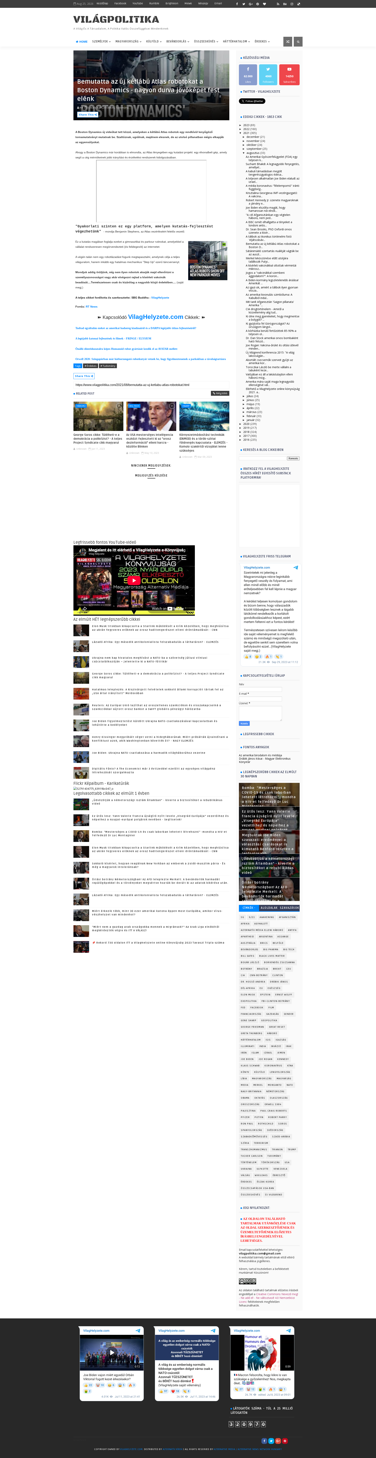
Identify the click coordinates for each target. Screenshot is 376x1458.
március (252, 412)
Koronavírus (273, 1065)
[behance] (285, 4)
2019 (246, 428)
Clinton (277, 975)
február (251, 416)
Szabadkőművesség (254, 1136)
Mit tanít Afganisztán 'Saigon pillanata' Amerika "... (270, 303)
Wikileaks (261, 1175)
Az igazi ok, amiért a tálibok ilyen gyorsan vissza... (272, 288)
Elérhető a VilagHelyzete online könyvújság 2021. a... (273, 390)
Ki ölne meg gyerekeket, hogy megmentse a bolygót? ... (272, 317)
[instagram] (292, 4)
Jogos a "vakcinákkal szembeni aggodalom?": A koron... (265, 274)
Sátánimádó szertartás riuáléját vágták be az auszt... (272, 252)
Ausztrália (248, 943)
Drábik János (279, 981)
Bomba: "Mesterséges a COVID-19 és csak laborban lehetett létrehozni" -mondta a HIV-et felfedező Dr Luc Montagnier (269, 797)
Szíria (245, 1143)
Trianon (277, 1149)
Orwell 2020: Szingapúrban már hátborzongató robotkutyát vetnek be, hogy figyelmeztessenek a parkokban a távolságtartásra (150, 359)
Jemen (281, 1052)
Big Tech (134, 405)
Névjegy (203, 3)
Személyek (100, 41)
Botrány (246, 968)
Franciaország (251, 1014)
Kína (290, 1065)
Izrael (268, 1052)
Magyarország (127, 41)
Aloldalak (269, 908)
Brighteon (171, 3)
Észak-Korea (265, 1181)
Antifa (292, 930)
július (250, 396)
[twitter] (244, 4)
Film (271, 1007)
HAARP (186, 405)
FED (243, 1007)
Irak (289, 1046)
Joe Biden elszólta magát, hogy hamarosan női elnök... (265, 209)
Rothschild (265, 1123)
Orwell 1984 (273, 1104)
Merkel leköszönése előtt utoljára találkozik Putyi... (267, 259)
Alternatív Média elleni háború (262, 930)
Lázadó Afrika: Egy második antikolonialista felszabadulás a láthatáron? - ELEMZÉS (155, 642)
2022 (246, 129)
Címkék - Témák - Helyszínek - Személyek (249, 908)
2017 (246, 436)
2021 (246, 133)
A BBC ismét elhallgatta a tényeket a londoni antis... (269, 223)
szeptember (254, 149)
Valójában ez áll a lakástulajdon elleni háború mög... (269, 376)
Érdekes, (110, 107)
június (250, 400)
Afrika (245, 923)
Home (83, 41)
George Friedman (252, 1027)
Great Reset (277, 1027)
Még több (221, 393)
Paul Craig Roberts (273, 1110)
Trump (292, 1149)
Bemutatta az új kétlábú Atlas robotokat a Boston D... (272, 245)
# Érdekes (91, 366)
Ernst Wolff (283, 994)
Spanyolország (251, 1130)
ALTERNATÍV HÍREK (173, 1449)
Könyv (245, 1072)
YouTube (138, 3)
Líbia (244, 1078)
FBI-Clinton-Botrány (276, 1001)
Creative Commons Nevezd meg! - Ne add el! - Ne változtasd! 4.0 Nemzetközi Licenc (268, 1298)
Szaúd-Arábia (281, 1136)
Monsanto (275, 1085)
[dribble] (271, 4)
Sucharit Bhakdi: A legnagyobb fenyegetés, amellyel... (273, 165)
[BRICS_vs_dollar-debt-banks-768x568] (93, 788)
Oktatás (259, 1097)
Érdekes (261, 41)
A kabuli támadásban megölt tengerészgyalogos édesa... (264, 172)
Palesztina (248, 1110)
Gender (289, 1014)
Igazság (281, 1039)
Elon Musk (248, 994)
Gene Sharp (248, 1020)
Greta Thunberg (251, 1033)
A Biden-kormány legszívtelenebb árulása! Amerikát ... (272, 281)
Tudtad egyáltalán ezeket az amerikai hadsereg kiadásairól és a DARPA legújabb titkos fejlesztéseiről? (135, 328)
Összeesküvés (204, 41)
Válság (245, 1175)
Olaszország (279, 1097)
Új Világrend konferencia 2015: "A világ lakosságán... (270, 354)
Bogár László (250, 962)
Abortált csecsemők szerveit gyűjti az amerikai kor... (269, 361)
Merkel (258, 1085)
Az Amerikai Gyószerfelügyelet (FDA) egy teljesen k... (271, 158)
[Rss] (299, 1441)
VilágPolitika (116, 19)
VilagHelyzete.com (155, 316)
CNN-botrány (259, 975)
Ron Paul (247, 1123)
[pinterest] (257, 4)
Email (218, 3)
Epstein (265, 994)
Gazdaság (272, 1014)
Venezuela (280, 1168)
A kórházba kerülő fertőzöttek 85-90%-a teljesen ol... (271, 332)
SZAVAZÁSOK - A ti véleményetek (289, 908)
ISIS (268, 1039)
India (262, 1046)
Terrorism (261, 1143)
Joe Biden (247, 1059)
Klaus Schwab (250, 1065)
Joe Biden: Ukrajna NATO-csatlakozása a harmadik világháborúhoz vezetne (148, 753)
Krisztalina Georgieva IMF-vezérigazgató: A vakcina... (271, 194)
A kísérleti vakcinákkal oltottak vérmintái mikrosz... (271, 267)
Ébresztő (279, 1175)
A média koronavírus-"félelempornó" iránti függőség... (272, 187)
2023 (246, 125)
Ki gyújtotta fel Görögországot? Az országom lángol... (268, 325)
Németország (275, 1091)
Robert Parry (277, 1117)
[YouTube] (292, 1441)
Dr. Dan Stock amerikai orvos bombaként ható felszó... (272, 339)
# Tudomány (107, 366)
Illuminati (247, 1046)
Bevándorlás (176, 41)
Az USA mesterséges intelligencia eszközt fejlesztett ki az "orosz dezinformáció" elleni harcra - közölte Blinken (149, 441)
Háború (81, 405)
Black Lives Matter (272, 956)
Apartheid (247, 936)
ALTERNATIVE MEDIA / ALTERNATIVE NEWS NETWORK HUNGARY (248, 1449)
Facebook (120, 3)
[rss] (278, 4)
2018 (246, 432)
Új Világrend (273, 1194)
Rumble (154, 3)
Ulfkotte (263, 1168)
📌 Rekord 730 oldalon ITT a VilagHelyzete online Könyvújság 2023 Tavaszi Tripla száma (158, 942)
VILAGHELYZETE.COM (131, 1449)
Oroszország (250, 1104)
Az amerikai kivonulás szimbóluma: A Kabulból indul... (269, 296)
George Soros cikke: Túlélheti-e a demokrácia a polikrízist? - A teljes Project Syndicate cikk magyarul (97, 439)
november (253, 141)
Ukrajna (246, 1168)
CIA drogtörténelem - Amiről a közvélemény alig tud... (265, 310)
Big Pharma (270, 949)
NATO (290, 1085)
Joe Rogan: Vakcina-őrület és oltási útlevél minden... (272, 346)
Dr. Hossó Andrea (253, 981)
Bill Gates (247, 956)
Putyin (259, 1117)
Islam (255, 1052)
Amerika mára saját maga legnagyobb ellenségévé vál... (270, 383)
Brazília (262, 968)
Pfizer (245, 1117)
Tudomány (274, 1156)
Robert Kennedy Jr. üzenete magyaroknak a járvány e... (272, 201)
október (252, 145)
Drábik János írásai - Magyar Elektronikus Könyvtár (265, 760)
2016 (246, 439)
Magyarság (284, 1078)
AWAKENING (267, 917)
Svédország (275, 1130)
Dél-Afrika (248, 988)
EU (261, 988)
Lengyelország (280, 1072)
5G (242, 917)
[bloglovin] (264, 4)
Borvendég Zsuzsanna (279, 962)
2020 (246, 424)
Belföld (278, 943)
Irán (244, 1052)
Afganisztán (287, 917)
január (251, 420)
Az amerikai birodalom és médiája (260, 755)
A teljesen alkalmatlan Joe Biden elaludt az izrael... (272, 180)
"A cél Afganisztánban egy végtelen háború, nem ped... (268, 216)
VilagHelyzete (160, 297)
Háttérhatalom (235, 41)
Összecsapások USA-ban (257, 1188)
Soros (282, 1123)
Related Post (85, 393)
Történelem (249, 1162)
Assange (283, 936)
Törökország (270, 1162)
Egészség (274, 988)
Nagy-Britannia (251, 1091)
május (250, 404)
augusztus (253, 153)
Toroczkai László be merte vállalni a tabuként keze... (268, 368)
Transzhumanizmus (254, 1149)
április (250, 408)
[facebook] (237, 4)
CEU (288, 968)
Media (245, 1085)
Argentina (266, 936)
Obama (245, 1097)
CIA (243, 975)
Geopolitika (269, 1020)
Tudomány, (122, 107)
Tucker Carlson (252, 1156)
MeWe (188, 3)
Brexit (277, 968)
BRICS (264, 943)
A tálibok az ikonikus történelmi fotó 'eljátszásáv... (269, 238)
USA (287, 1162)
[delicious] (299, 4)
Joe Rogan (266, 1059)
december (253, 137)
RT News (92, 306)
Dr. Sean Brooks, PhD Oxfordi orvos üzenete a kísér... (269, 230)
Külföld (152, 41)
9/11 (252, 917)
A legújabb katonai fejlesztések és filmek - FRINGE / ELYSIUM (113, 338)
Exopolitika (249, 1001)
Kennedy (283, 1059)
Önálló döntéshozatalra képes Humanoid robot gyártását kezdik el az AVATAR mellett (126, 348)
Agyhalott (261, 923)
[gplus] (251, 4)
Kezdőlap (102, 3)
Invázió (276, 1046)
